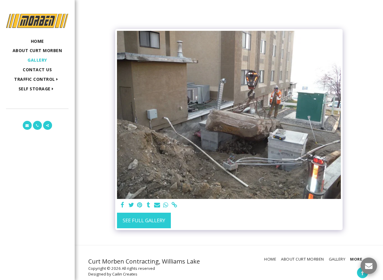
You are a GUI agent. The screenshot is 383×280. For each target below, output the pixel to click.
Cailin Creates (124, 274)
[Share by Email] (157, 205)
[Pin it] (140, 205)
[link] (174, 205)
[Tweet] (131, 205)
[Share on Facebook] (122, 205)
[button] (37, 79)
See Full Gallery (144, 220)
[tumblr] (148, 205)
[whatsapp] (165, 205)
